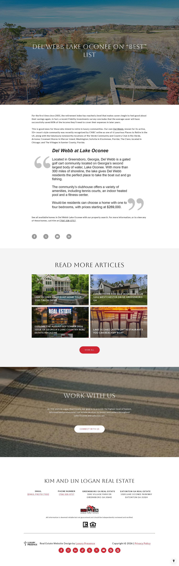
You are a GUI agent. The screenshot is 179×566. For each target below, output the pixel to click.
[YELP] (89, 550)
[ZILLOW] (117, 550)
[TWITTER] (96, 550)
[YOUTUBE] (103, 550)
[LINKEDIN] (75, 550)
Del (115, 129)
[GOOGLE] (110, 550)
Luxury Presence (85, 543)
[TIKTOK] (82, 550)
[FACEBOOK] (61, 550)
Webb (120, 129)
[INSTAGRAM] (68, 550)
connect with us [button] (89, 429)
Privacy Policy (143, 543)
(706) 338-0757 (66, 494)
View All (89, 350)
